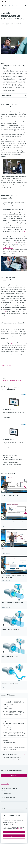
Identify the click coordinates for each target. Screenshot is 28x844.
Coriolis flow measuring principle (10, 683)
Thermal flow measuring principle (10, 629)
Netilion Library (13, 344)
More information (5, 783)
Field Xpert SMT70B (9, 410)
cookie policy (19, 828)
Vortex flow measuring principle (10, 656)
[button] (8, 417)
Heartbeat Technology (8, 247)
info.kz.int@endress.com (9, 797)
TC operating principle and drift (10, 495)
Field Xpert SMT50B (9, 439)
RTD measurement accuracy (9, 549)
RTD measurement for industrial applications (13, 522)
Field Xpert (14, 242)
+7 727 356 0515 (7, 793)
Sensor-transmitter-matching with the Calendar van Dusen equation (13, 576)
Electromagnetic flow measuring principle (12, 602)
